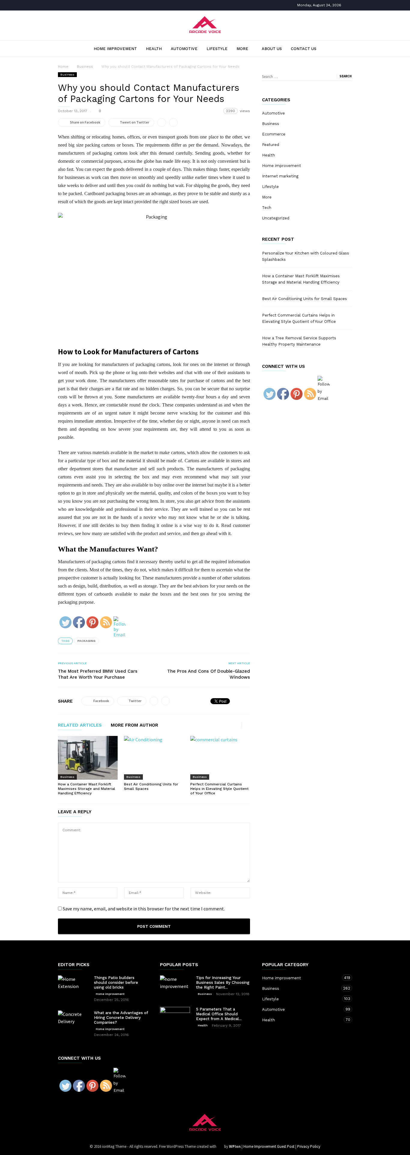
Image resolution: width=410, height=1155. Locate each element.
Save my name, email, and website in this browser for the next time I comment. (144, 909)
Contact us (303, 48)
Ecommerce (273, 134)
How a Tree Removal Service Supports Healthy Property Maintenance (299, 341)
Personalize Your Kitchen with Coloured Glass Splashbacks (305, 256)
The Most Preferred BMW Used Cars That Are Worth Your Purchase (97, 674)
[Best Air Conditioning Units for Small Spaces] (154, 758)
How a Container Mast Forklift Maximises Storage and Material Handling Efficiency (86, 788)
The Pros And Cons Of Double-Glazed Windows (208, 674)
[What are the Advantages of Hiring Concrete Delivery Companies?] (73, 1025)
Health (154, 48)
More (242, 48)
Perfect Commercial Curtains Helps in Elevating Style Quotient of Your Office (219, 788)
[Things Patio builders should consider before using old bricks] (73, 985)
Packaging (86, 640)
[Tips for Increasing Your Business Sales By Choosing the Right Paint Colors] (175, 985)
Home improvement (115, 48)
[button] (342, 48)
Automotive (184, 48)
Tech (266, 207)
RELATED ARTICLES (80, 725)
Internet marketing (280, 176)
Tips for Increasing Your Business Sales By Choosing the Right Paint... (222, 982)
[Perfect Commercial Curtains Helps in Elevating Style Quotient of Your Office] (220, 758)
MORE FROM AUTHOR (134, 725)
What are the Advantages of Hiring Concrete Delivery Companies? (121, 1018)
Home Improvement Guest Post (268, 1146)
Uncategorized (275, 218)
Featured (270, 144)
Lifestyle (217, 48)
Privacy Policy (308, 1146)
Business (67, 74)
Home (63, 66)
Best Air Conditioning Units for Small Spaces (304, 298)
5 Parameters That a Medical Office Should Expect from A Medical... (219, 1014)
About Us (272, 48)
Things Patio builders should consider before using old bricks (116, 982)
